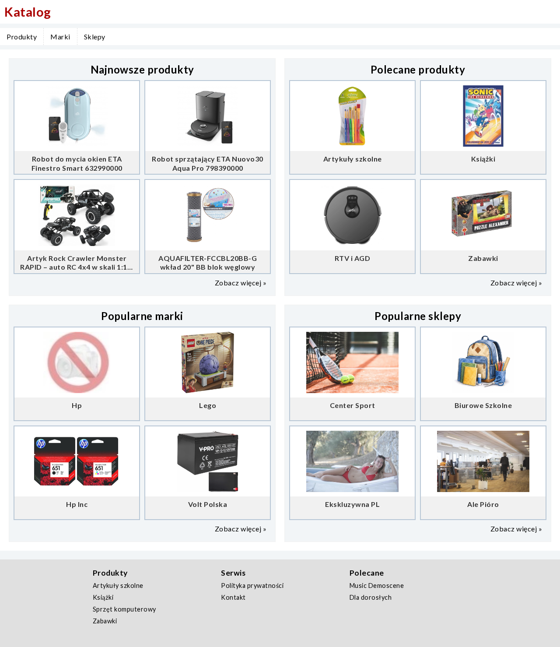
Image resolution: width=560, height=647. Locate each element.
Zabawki (105, 621)
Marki (60, 36)
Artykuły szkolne (118, 585)
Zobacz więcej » (241, 282)
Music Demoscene (377, 585)
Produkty (22, 36)
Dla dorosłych (371, 597)
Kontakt (233, 597)
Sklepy (94, 36)
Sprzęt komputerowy (124, 609)
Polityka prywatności (252, 585)
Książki (103, 597)
